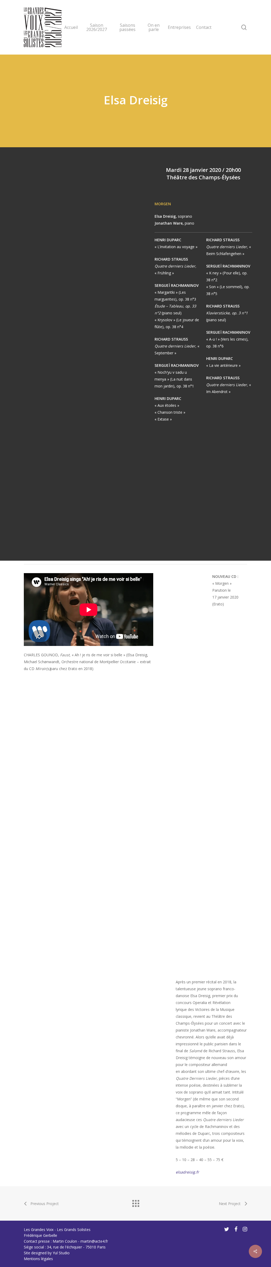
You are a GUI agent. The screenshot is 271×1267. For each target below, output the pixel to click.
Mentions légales (38, 1258)
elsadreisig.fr (187, 1172)
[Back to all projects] (135, 1202)
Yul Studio (61, 1252)
